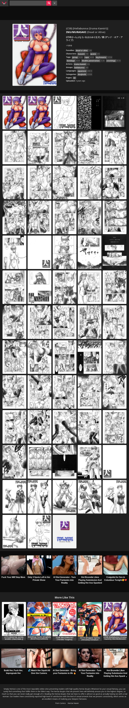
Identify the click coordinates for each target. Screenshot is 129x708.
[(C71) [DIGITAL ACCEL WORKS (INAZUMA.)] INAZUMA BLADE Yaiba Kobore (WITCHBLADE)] (14, 619)
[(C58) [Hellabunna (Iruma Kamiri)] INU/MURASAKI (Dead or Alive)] (115, 619)
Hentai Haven (73, 703)
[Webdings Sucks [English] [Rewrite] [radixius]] (39, 619)
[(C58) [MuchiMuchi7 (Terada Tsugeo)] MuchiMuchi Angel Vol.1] (65, 619)
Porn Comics (60, 703)
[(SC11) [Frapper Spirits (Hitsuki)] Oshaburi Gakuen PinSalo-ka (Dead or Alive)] (90, 619)
